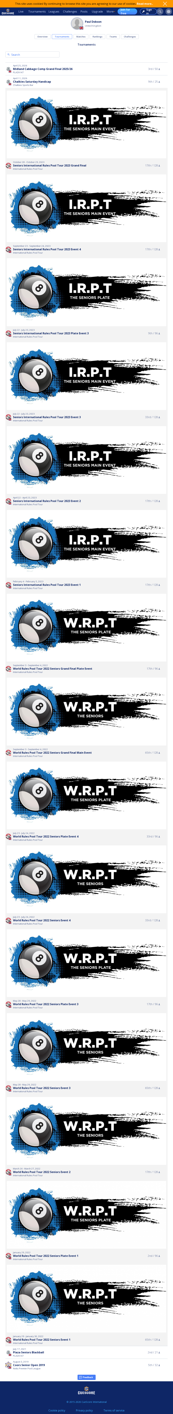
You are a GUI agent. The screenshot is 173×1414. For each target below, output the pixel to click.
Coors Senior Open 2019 (29, 1365)
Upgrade (97, 11)
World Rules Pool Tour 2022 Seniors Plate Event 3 (45, 1004)
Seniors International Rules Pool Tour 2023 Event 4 (47, 249)
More (110, 11)
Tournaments (37, 11)
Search (15, 55)
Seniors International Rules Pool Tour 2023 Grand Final (49, 165)
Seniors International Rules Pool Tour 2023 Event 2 (47, 501)
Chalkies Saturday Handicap (32, 81)
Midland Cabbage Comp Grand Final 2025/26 (42, 69)
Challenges (70, 11)
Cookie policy (56, 1410)
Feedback (88, 1377)
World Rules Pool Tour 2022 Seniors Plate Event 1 (45, 1256)
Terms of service (114, 1410)
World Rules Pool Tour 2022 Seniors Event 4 (41, 920)
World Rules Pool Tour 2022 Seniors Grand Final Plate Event (52, 669)
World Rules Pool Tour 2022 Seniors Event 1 (41, 1340)
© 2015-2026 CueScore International (87, 1401)
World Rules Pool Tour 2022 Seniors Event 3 (41, 1088)
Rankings (97, 36)
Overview (42, 36)
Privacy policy (84, 1410)
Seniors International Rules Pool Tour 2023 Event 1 (47, 585)
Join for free (125, 11)
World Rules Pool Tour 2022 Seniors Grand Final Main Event (52, 753)
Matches (80, 36)
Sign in (149, 11)
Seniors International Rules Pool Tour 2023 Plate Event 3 (51, 333)
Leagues (53, 11)
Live (20, 11)
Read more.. (145, 4)
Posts (84, 11)
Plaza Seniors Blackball (28, 1352)
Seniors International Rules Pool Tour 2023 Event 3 (47, 417)
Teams (113, 36)
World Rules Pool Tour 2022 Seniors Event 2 (41, 1172)
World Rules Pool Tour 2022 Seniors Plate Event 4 (45, 836)
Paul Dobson (93, 22)
